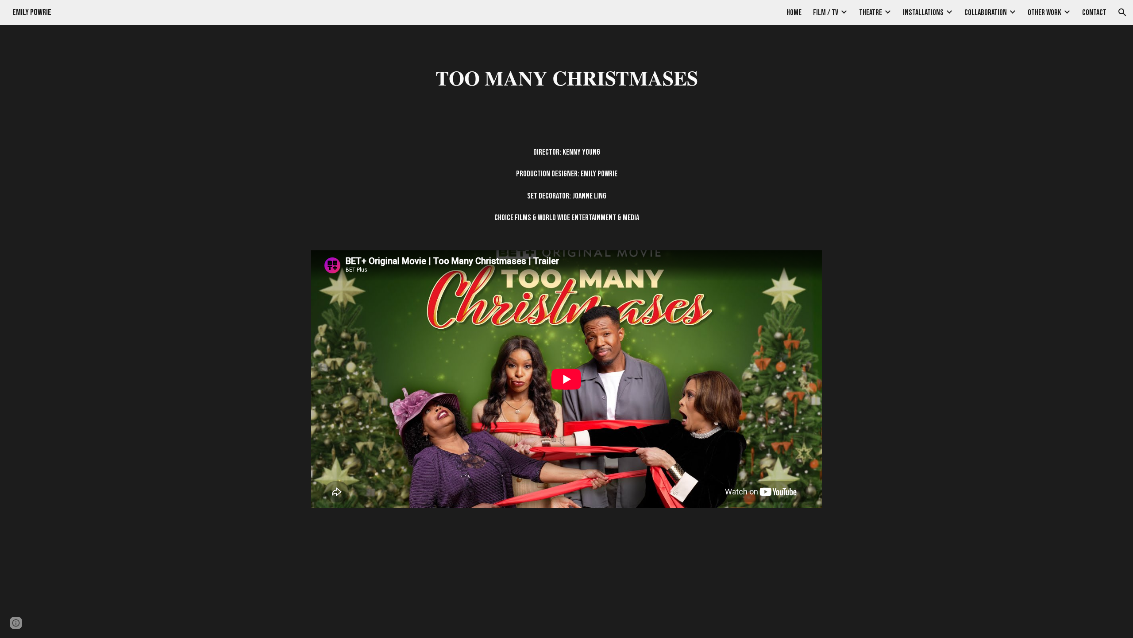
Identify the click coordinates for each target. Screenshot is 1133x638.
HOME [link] (794, 13)
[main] (566, 77)
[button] (1122, 12)
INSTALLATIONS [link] (923, 13)
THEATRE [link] (870, 13)
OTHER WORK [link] (1044, 13)
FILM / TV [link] (825, 13)
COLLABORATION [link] (985, 13)
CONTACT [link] (1094, 13)
